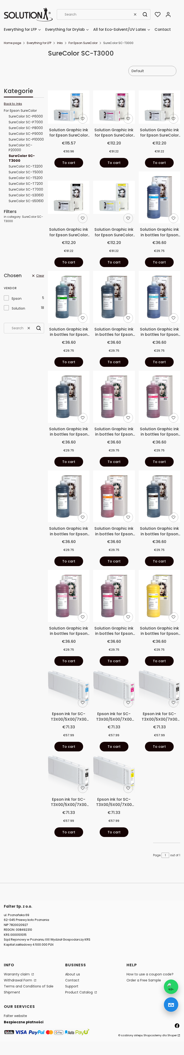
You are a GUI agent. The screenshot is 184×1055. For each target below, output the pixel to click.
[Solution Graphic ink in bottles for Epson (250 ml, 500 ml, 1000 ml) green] (68, 298)
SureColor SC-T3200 (26, 166)
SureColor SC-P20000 (20, 147)
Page (157, 855)
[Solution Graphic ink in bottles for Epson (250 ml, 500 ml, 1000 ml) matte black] (68, 497)
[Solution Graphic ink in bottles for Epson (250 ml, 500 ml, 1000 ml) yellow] (159, 597)
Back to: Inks (13, 104)
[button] (145, 14)
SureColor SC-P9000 (26, 133)
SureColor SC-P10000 (26, 139)
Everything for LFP (39, 43)
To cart (68, 162)
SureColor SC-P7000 (26, 122)
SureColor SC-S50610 (26, 201)
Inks (60, 43)
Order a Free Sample (143, 980)
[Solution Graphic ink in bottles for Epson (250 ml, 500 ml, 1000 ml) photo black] (159, 497)
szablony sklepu (132, 1035)
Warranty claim (17, 974)
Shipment (12, 992)
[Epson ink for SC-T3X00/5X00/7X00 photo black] (68, 775)
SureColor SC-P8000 (26, 127)
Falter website (15, 1015)
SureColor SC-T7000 (26, 189)
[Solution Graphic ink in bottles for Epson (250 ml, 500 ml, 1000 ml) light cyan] (159, 298)
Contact (72, 980)
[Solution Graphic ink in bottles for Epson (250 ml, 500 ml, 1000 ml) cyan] (159, 198)
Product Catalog (79, 992)
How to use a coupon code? (149, 974)
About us (72, 974)
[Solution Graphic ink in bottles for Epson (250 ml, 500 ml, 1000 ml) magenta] (159, 397)
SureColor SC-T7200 (26, 183)
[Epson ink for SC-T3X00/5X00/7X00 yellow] (114, 775)
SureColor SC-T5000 (26, 172)
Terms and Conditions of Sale (28, 986)
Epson (17, 298)
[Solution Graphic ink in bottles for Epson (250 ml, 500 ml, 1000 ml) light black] (114, 298)
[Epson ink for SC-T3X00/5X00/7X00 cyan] (68, 689)
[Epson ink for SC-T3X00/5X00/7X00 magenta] (114, 689)
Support (71, 986)
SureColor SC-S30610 (26, 195)
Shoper (172, 1035)
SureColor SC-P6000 (26, 116)
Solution (18, 308)
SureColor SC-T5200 (26, 177)
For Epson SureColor (83, 43)
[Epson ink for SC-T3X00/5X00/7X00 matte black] (159, 689)
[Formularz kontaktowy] (171, 1004)
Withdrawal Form (18, 980)
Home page (12, 43)
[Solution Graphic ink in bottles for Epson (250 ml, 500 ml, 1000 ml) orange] (114, 497)
